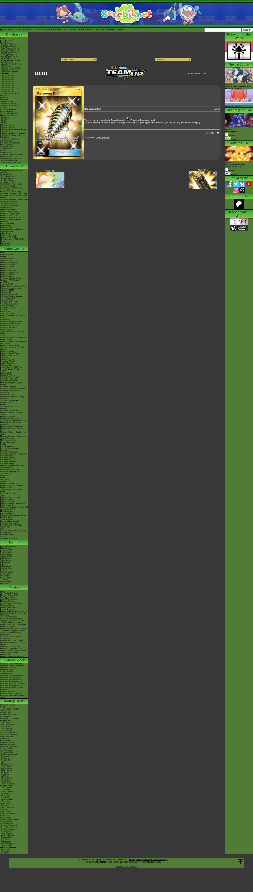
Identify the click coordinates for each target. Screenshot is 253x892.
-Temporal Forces (7, 756)
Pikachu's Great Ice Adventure (12, 684)
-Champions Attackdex (9, 94)
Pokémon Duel (6, 365)
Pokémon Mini (6, 487)
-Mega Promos (6, 788)
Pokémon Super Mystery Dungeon (10, 356)
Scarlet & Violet (6, 259)
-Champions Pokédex (9, 72)
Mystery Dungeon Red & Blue (12, 466)
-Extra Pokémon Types (9, 709)
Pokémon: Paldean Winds (10, 219)
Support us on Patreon (126, 866)
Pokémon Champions (9, 262)
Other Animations (7, 231)
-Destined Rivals (7, 742)
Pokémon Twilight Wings (10, 214)
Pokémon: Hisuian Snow (10, 217)
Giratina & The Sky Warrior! (11, 619)
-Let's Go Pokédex (7, 58)
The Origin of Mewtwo (9, 593)
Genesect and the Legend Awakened (10, 634)
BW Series (4, 576)
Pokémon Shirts (6, 147)
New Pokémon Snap (8, 304)
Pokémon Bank (6, 339)
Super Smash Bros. (8, 509)
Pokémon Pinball (7, 501)
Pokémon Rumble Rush (10, 324)
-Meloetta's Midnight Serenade (12, 631)
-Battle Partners (6, 823)
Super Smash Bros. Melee (11, 489)
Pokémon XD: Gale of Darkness (13, 454)
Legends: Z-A (5, 260)
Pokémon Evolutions (8, 215)
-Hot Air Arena (6, 821)
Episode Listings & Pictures (11, 170)
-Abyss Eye (5, 802)
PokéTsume (5, 245)
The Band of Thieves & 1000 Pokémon (12, 348)
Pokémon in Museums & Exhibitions (10, 136)
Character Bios (6, 174)
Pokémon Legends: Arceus (11, 288)
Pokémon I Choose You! (10, 646)
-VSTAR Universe (7, 843)
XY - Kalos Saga (7, 190)
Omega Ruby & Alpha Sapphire (13, 337)
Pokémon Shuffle (7, 351)
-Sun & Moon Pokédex (9, 56)
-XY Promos (5, 796)
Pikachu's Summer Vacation (11, 664)
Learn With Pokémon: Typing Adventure (12, 398)
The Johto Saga (6, 180)
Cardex (3, 107)
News (2, 38)
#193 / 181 (203, 170)
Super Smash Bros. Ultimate (12, 332)
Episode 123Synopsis (232, 132)
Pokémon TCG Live (8, 308)
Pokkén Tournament (8, 363)
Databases (14, 34)
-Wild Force (5, 839)
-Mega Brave (5, 811)
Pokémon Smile (6, 300)
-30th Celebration (7, 725)
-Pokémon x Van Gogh (9, 139)
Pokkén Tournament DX (10, 326)
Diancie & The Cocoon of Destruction (10, 638)
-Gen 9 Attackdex (7, 92)
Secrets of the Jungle (9, 652)
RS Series (4, 564)
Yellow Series (5, 560)
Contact (37, 29)
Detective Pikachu (7, 328)
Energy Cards (5, 713)
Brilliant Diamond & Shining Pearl (13, 286)
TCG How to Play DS (9, 401)
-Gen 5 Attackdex (7, 84)
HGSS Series (5, 574)
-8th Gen (3, 121)
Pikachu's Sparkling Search (11, 686)
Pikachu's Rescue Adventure (12, 666)
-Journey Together (7, 744)
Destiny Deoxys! (7, 609)
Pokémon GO (5, 268)
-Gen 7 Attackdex (7, 88)
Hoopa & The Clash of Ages (11, 641)
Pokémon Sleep (6, 276)
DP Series (4, 570)
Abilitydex (4, 99)
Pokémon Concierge (8, 235)
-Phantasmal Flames (8, 735)
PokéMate (4, 476)
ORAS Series (5, 582)
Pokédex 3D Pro (7, 395)
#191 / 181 (50, 171)
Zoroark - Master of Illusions (12, 623)
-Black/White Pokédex (9, 52)
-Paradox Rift (5, 760)
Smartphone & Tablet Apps (11, 525)
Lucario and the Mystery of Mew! (13, 611)
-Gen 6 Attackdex (7, 86)
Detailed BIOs (6, 552)
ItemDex (3, 96)
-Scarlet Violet (6, 768)
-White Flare (5, 740)
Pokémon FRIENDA (8, 539)
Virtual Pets (5, 527)
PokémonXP (5, 131)
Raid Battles (5, 717)
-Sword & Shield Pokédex (10, 60)
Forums (27, 29)
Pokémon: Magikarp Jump (11, 322)
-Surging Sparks (6, 748)
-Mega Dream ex (7, 808)
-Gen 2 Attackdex (7, 78)
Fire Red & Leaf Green (9, 448)
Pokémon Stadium (7, 505)
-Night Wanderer (7, 833)
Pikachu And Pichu (8, 668)
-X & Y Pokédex (6, 54)
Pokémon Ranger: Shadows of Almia (12, 433)
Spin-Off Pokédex (7, 101)
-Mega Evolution (6, 736)
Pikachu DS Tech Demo (10, 470)
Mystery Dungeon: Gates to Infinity (11, 384)
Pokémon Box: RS (7, 460)
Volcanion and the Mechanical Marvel (12, 644)
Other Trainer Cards (197, 73)
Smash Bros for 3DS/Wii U (11, 367)
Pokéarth (120, 29)
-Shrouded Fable (7, 752)
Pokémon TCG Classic (9, 719)
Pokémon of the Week (9, 115)
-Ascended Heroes (7, 733)
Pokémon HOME (7, 290)
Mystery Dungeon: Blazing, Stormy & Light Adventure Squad (13, 419)
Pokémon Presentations (10, 143)
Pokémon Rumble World (10, 353)
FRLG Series (5, 566)
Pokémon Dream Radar (10, 377)
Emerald (3, 450)
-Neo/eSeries (5, 782)
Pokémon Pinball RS (8, 462)
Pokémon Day (6, 141)
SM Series (4, 584)
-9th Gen (3, 119)
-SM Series (4, 772)
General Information (8, 546)
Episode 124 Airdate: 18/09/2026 (235, 165)
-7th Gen (3, 123)
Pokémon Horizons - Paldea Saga (14, 200)
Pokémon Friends (7, 266)
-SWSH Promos (6, 792)
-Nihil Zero (4, 806)
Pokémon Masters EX (9, 272)
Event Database (6, 157)
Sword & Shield (6, 284)
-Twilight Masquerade (9, 754)
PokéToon (4, 221)
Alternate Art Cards (8, 715)
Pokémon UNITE (7, 274)
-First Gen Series (7, 784)
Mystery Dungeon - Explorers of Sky (13, 429)
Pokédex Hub (59, 29)
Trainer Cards (5, 711)
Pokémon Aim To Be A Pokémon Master (13, 197)
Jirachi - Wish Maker (8, 607)
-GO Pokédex (5, 66)
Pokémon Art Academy (9, 345)
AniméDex (4, 172)
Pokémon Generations (9, 212)
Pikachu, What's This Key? (11, 693)
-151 (2, 762)
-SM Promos (5, 794)
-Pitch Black (5, 727)
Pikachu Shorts (14, 660)
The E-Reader (6, 474)
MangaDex (4, 548)
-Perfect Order (6, 731)
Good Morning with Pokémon (12, 229)
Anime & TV (14, 166)
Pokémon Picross (7, 359)
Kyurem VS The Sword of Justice (14, 629)
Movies (14, 587)
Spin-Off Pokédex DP (9, 103)
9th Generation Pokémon (10, 159)
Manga (14, 542)
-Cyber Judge (5, 841)
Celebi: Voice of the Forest (11, 603)
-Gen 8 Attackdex (7, 90)
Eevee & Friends (7, 691)
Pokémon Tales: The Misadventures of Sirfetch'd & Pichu (12, 239)
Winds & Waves (6, 255)
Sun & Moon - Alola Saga (10, 192)
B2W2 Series (5, 578)
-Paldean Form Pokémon (10, 163)
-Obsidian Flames (7, 764)
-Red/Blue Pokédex (8, 44)
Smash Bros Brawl (7, 442)
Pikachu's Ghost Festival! (10, 678)
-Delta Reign (5, 723)
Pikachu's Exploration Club (11, 682)
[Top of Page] (240, 861)
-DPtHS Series (6, 778)
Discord (46, 29)
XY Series (4, 580)
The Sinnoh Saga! (7, 186)
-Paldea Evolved (6, 766)
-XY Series (4, 774)
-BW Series (4, 776)
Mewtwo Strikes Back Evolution (13, 650)
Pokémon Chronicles (8, 202)
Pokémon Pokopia (7, 264)
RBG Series (5, 558)
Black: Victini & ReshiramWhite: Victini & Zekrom (13, 626)
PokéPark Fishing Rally (9, 472)
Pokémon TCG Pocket (9, 280)
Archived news (6, 40)
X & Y (2, 335)
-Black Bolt (4, 738)
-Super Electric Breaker (9, 827)
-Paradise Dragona (7, 829)
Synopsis (232, 170)
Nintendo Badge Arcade (10, 369)
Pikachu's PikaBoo (7, 670)
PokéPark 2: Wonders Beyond (12, 389)
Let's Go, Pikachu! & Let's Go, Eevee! (12, 317)
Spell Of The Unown (8, 599)
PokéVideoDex (6, 227)
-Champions (5, 117)
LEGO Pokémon (6, 145)
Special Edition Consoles (10, 521)
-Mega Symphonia (7, 813)
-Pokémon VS (5, 845)
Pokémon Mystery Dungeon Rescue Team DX (11, 297)
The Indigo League (7, 176)
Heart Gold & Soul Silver (10, 410)
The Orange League (8, 178)
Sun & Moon (5, 312)
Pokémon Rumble (7, 416)
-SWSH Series (6, 770)
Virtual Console (6, 519)
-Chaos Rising (6, 729)
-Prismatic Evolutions (9, 746)
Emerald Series (6, 568)
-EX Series (4, 780)
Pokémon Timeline (7, 125)
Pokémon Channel (7, 458)
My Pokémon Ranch (8, 440)
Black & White (6, 373)
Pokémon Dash (6, 456)
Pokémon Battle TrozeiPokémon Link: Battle (13, 342)
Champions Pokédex (104, 29)
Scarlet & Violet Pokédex (80, 29)
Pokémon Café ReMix (9, 270)
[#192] (58, 158)
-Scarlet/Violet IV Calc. (9, 113)
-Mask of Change (7, 835)
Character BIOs (6, 550)
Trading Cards (14, 701)
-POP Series (5, 798)
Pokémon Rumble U (8, 381)
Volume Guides (6, 556)
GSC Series (5, 562)
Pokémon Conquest (8, 387)
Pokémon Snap (6, 499)
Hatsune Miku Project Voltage (12, 133)
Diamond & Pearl (7, 407)
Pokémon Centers (7, 127)
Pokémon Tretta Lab (8, 379)
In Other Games (6, 517)
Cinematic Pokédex (8, 109)
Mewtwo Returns (7, 601)
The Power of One (7, 597)
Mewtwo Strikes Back (9, 595)
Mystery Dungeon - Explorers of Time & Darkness (13, 437)
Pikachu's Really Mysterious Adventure (12, 689)
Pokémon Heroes (7, 605)
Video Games (14, 248)
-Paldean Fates (6, 758)
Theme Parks (5, 149)
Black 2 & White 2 (7, 375)
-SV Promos (5, 790)
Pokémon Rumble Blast (10, 391)
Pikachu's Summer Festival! (11, 676)
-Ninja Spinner (6, 804)
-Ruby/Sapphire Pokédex (10, 48)
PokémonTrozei (6, 468)
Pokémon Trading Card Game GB (14, 507)
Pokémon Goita (6, 535)
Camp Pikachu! (6, 672)
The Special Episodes (9, 204)
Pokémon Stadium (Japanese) (12, 503)
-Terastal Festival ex (8, 825)
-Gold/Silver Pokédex (8, 46)
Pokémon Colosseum (9, 452)
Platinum (3, 408)
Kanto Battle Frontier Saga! (11, 184)
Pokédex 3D (5, 393)
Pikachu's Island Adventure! (11, 680)
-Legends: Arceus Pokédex (11, 64)
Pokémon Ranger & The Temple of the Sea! (13, 614)
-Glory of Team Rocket (9, 819)
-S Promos (4, 851)
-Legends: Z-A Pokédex (10, 70)
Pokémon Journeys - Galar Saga (13, 194)
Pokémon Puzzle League (10, 497)
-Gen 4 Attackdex (7, 82)
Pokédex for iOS (7, 403)
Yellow (2, 495)
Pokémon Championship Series (13, 129)
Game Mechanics (7, 111)
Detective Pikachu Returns (11, 278)
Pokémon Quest (6, 330)
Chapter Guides (6, 554)
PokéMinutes (5, 225)
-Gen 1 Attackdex (7, 76)
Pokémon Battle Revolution (11, 426)
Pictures (234, 139)
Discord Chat (5, 153)
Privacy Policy (136, 859)
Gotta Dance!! (6, 674)
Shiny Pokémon (6, 208)
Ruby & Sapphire (7, 446)
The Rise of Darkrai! (8, 617)
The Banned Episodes (9, 206)
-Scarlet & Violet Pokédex (10, 68)
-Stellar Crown (6, 750)
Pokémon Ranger (7, 464)
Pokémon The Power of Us (11, 648)
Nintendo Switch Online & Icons (13, 531)
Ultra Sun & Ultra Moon (9, 314)
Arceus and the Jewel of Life (12, 621)
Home (18, 29)
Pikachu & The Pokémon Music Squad (13, 696)
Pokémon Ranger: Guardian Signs (11, 413)
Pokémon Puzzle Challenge (11, 485)
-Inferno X (4, 809)
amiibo (3, 529)
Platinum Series (6, 572)
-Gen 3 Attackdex (7, 80)
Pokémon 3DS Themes (9, 523)
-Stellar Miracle (6, 831)
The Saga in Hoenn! (8, 182)
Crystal (3, 482)
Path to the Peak (7, 223)
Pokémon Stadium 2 (8, 483)
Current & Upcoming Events (11, 155)
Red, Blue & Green (8, 493)
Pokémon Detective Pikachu (12, 656)
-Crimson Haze (6, 837)
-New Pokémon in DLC (9, 161)
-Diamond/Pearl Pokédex (10, 50)
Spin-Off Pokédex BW (9, 105)
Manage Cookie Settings (156, 859)
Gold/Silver (4, 480)
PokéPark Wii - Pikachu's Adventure (10, 423)
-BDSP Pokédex (6, 62)
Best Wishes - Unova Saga (11, 188)
